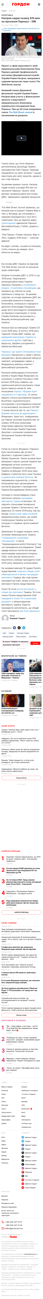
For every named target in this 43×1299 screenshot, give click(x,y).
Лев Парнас (33, 636)
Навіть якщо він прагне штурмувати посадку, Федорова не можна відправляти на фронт (20, 751)
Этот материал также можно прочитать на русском (21, 29)
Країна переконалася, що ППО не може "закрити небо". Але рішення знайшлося (23, 859)
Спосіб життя (6, 1112)
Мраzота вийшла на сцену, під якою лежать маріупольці (19, 770)
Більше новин (21, 1015)
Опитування (26, 1120)
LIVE (23, 1105)
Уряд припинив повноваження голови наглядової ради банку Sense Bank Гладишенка (21, 930)
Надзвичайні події (8, 1116)
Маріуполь (5, 1159)
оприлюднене (8, 223)
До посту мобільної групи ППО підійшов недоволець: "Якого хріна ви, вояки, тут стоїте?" (20, 740)
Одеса (3, 1144)
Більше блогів (21, 778)
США (4, 633)
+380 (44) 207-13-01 (13, 1222)
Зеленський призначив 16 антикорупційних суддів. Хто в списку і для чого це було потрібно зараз (21, 939)
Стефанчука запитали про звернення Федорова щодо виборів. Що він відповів (19, 948)
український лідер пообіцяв (23, 514)
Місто (3, 1133)
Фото (23, 1112)
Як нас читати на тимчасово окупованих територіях (10, 1213)
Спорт (3, 1101)
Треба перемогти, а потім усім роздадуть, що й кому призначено (17, 761)
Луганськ (4, 1163)
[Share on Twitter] (19, 628)
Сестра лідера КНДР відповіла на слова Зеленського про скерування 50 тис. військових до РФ (23, 870)
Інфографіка (5, 1120)
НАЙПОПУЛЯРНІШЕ (10, 851)
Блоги (24, 1098)
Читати (35, 643)
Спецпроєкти (26, 1127)
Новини (4, 1082)
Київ (3, 1137)
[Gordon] (20, 4)
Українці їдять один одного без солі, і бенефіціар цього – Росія (20, 731)
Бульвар (6, 691)
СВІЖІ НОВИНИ (8, 923)
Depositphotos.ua (30, 1254)
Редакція (4, 1200)
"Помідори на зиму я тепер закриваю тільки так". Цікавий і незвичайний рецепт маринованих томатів (23, 1040)
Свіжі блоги (8, 726)
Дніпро (4, 1155)
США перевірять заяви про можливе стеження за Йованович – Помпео (12, 675)
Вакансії (4, 1196)
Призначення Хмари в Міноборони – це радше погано (20, 892)
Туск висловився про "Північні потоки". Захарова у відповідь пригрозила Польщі (18, 966)
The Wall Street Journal (20, 112)
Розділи (24, 1082)
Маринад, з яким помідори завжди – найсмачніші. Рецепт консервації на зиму (23, 1059)
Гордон (4, 11)
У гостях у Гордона (29, 1094)
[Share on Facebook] (14, 628)
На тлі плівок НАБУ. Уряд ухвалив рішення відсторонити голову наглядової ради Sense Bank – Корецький (23, 882)
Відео (24, 1116)
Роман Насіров (21, 636)
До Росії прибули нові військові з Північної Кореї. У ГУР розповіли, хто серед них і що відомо (19, 990)
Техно (3, 1109)
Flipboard (28, 1172)
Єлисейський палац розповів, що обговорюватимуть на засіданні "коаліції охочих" (18, 1000)
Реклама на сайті (7, 1203)
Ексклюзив (25, 1109)
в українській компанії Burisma (17, 477)
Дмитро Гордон (31, 1137)
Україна (11, 633)
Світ (2, 1098)
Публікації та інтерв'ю (30, 1090)
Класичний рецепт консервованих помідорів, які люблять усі (12, 710)
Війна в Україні (6, 1087)
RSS (26, 1176)
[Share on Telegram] (23, 628)
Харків (3, 1152)
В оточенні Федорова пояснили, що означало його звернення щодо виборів (20, 981)
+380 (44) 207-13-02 (13, 1225)
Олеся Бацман (30, 1164)
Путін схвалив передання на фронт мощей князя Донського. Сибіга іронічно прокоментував (21, 1009)
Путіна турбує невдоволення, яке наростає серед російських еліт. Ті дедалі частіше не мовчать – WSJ (19, 957)
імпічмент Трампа (23, 633)
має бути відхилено (30, 611)
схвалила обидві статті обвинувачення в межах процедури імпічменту (20, 574)
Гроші (3, 1094)
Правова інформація (9, 1207)
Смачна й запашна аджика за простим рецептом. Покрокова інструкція (22, 1050)
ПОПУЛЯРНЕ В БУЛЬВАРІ (13, 1020)
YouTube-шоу (27, 1123)
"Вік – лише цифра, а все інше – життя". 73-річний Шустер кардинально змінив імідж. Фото (22, 1028)
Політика (12, 11)
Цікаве (3, 1123)
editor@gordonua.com (14, 1228)
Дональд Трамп (8, 636)
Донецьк (4, 1148)
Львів (3, 1141)
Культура (4, 1105)
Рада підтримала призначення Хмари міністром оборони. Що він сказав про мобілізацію (22, 903)
